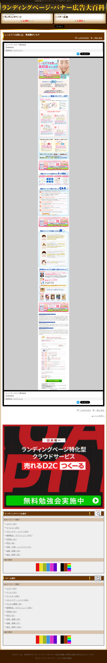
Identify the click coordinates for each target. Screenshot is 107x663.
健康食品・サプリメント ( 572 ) (19, 535)
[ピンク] (52, 570)
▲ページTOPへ (97, 416)
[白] (59, 570)
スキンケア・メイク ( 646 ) (17, 600)
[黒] (62, 570)
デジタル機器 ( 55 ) (14, 604)
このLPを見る (83, 38)
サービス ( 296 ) (13, 596)
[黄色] (41, 570)
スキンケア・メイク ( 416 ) (17, 532)
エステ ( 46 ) (11, 524)
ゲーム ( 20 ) (11, 592)
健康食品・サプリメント (14, 50)
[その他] (69, 570)
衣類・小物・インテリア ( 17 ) (18, 547)
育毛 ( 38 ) (10, 543)
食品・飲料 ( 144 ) (13, 627)
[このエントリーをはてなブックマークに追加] (78, 54)
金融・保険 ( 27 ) (13, 623)
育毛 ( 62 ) (10, 615)
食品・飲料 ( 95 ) (13, 555)
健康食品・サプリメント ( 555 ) (19, 608)
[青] (48, 570)
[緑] (44, 570)
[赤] (37, 570)
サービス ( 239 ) (13, 528)
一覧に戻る (97, 38)
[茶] (66, 570)
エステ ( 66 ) (11, 588)
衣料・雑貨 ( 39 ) (13, 619)
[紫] (55, 570)
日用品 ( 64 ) (11, 612)
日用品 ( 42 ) (11, 539)
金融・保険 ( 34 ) (13, 551)
